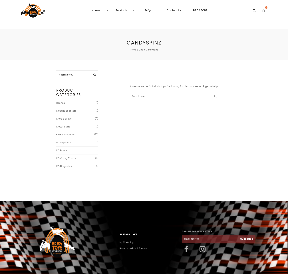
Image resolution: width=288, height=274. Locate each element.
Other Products (65, 134)
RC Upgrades (64, 166)
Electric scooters (66, 111)
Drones (60, 103)
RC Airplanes (63, 142)
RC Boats (61, 150)
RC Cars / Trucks (66, 158)
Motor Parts (63, 126)
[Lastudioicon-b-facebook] (186, 249)
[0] (263, 10)
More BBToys (64, 118)
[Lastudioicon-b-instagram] (202, 249)
